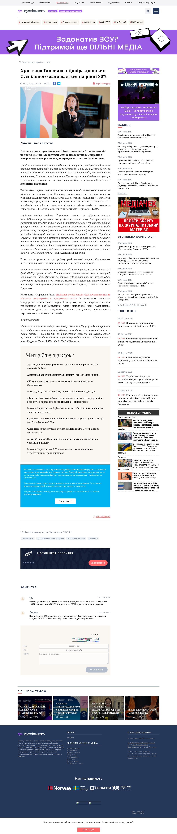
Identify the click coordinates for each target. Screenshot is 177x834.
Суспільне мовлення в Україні (50, 538)
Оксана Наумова (42, 142)
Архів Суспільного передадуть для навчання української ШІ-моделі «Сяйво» (63, 366)
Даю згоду (88, 830)
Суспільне (93, 538)
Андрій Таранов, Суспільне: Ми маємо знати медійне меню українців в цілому (62, 440)
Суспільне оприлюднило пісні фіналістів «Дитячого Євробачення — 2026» (137, 136)
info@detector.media (140, 745)
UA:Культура (137, 22)
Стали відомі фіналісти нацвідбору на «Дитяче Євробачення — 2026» (135, 173)
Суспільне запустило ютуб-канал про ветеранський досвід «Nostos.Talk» (135, 161)
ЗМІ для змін (79, 3)
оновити (94, 635)
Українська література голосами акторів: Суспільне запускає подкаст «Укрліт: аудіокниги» (138, 379)
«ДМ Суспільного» (102, 516)
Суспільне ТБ (28, 538)
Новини (52, 11)
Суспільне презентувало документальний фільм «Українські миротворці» (63, 430)
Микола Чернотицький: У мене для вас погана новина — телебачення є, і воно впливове (60, 450)
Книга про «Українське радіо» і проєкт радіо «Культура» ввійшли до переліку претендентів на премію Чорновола (138, 149)
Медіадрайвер (113, 3)
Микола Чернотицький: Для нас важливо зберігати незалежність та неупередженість (65, 410)
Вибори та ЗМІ (72, 761)
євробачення (51, 22)
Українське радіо (70, 22)
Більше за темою (32, 691)
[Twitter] (58, 83)
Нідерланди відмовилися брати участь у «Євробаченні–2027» (137, 324)
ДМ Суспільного (62, 3)
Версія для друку (103, 83)
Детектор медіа (28, 3)
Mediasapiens (72, 750)
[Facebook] (54, 83)
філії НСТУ (105, 22)
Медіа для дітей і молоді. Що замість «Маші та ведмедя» (61, 391)
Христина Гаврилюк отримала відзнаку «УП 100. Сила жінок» (63, 374)
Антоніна (128, 3)
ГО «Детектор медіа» (147, 3)
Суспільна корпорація (70, 11)
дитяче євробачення (29, 22)
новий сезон (89, 22)
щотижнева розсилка (55, 553)
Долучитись (65, 501)
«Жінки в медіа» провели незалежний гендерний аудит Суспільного (60, 383)
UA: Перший (120, 22)
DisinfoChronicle (96, 3)
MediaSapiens (44, 3)
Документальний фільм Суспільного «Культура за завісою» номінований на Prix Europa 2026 (138, 186)
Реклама (70, 737)
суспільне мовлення (76, 538)
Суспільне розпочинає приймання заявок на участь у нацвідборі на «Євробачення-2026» (65, 420)
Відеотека (71, 759)
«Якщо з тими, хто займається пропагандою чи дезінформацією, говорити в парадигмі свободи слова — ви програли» (65, 399)
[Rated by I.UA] (82, 804)
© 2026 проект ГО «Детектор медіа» (141, 743)
